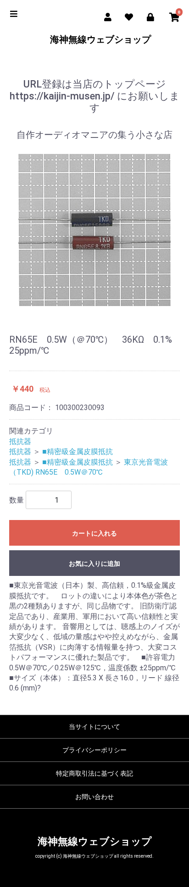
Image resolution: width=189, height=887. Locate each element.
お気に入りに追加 (94, 563)
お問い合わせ (94, 796)
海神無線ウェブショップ (95, 39)
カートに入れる (94, 533)
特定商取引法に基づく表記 (94, 773)
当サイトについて (94, 726)
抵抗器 (20, 441)
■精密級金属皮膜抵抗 (77, 451)
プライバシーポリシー (94, 750)
